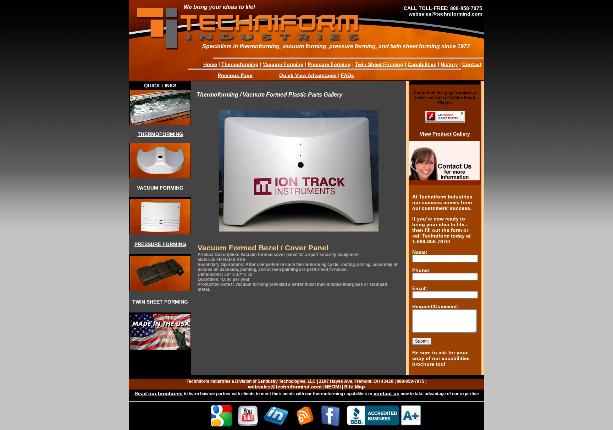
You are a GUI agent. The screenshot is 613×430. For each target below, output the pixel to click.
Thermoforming (240, 64)
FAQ (346, 75)
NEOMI (333, 387)
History (449, 64)
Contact (471, 64)
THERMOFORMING (160, 134)
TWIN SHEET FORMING (160, 302)
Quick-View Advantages (308, 75)
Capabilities (422, 64)
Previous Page (235, 75)
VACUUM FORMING (160, 188)
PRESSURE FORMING (160, 244)
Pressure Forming (329, 64)
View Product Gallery (445, 134)
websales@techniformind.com (445, 14)
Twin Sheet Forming (379, 64)
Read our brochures (158, 393)
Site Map (354, 387)
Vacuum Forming (283, 64)
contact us (386, 393)
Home (210, 64)
